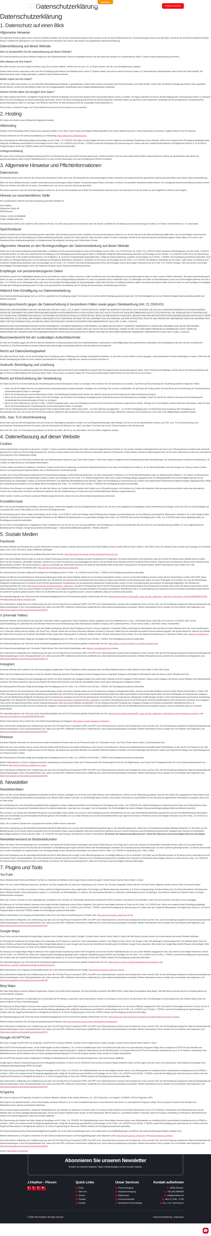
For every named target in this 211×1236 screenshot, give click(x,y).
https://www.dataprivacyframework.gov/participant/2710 (23, 659)
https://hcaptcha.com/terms (161, 1136)
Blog (142, 6)
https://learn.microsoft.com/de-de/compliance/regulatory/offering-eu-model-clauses (144, 1017)
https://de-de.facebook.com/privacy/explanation (58, 568)
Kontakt (153, 6)
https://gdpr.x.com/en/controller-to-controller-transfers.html (133, 644)
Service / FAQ (126, 6)
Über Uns (109, 6)
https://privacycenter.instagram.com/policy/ (181, 714)
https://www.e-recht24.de (17, 1151)
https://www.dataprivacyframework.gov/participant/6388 (23, 1146)
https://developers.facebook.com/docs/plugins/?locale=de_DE (91, 554)
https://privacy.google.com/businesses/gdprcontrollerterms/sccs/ (27, 965)
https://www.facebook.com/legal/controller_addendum (50, 586)
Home (96, 6)
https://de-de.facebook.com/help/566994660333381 (185, 597)
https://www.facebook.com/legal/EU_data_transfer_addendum (135, 597)
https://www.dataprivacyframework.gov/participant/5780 (23, 926)
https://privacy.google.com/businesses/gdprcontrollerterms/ (134, 962)
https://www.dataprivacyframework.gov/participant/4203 (23, 776)
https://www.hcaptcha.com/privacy (131, 1136)
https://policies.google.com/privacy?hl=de (115, 915)
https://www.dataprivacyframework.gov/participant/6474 (23, 1032)
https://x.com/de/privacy (198, 634)
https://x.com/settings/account (99, 648)
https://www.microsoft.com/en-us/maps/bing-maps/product (92, 1022)
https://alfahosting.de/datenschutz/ (72, 136)
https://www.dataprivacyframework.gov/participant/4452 (23, 610)
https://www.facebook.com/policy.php (20, 599)
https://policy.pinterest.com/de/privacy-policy (27, 765)
